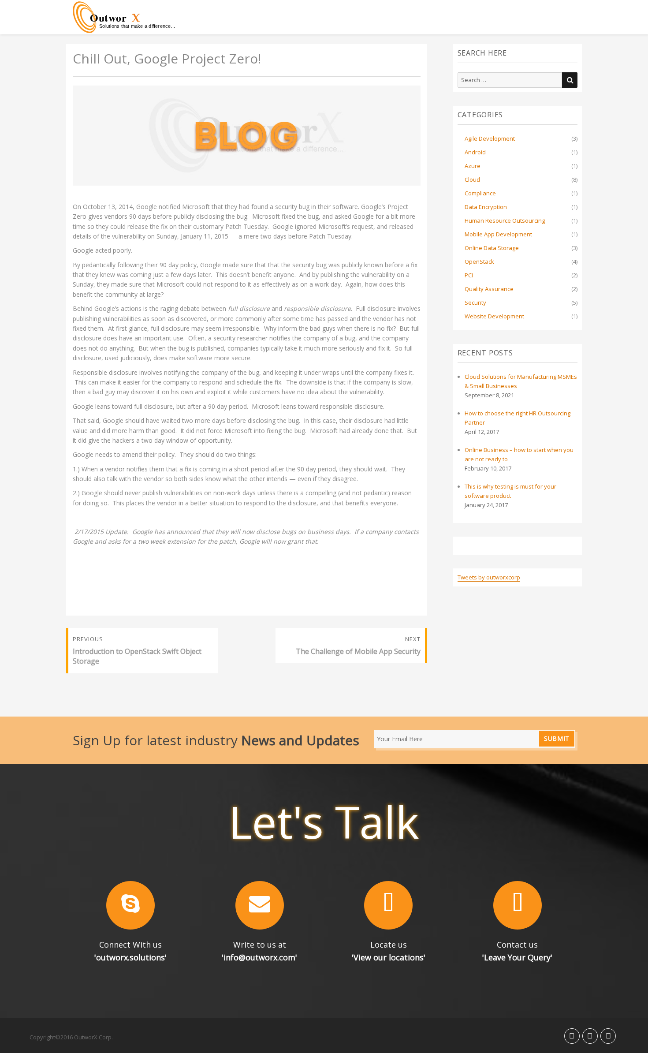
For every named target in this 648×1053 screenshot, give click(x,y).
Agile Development (490, 138)
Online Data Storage (492, 248)
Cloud (472, 179)
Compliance (480, 193)
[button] (131, 905)
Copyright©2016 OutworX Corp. (71, 1037)
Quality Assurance (489, 289)
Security (475, 302)
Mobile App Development (498, 234)
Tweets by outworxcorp (489, 577)
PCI (469, 275)
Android (475, 152)
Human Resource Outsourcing (505, 220)
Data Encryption (486, 207)
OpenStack (479, 261)
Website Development (494, 316)
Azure (472, 166)
